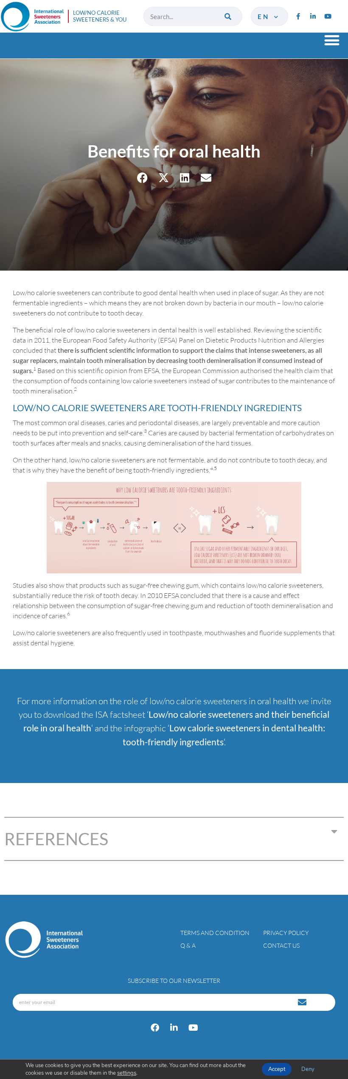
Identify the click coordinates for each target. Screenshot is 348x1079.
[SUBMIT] (303, 1002)
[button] (332, 40)
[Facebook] (154, 1027)
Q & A (188, 945)
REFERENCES (56, 839)
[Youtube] (327, 16)
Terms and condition (215, 932)
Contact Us (281, 945)
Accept (276, 1069)
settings (126, 1073)
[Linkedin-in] (312, 16)
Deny (307, 1069)
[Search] (228, 16)
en (265, 16)
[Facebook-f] (298, 16)
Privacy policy (286, 932)
